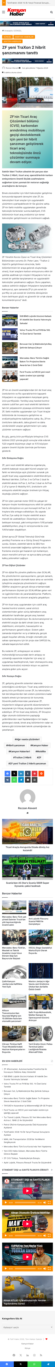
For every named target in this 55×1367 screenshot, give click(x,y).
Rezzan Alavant (12, 68)
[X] (14, 773)
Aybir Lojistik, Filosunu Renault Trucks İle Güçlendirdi (27, 1162)
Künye (27, 1348)
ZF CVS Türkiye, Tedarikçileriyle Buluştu (22, 1158)
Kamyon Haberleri (20, 751)
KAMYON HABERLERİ (24, 37)
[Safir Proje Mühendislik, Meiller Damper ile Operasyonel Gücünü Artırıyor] (41, 1002)
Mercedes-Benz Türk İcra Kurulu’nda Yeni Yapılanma (27, 1146)
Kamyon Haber (40, 745)
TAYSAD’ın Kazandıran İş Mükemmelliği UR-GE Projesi (28, 1106)
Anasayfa (8, 31)
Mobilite (41, 751)
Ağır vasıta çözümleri (27, 739)
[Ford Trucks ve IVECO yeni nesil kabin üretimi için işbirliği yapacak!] (10, 376)
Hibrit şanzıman (16, 745)
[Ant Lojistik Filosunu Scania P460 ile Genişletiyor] (41, 908)
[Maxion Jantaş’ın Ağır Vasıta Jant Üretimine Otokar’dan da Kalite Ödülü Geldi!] (41, 971)
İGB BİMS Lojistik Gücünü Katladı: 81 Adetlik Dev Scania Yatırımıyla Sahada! (36, 319)
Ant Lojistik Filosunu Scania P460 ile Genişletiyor (38, 921)
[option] (27, 1291)
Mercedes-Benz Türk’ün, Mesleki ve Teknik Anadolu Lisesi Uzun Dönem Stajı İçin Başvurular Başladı (14, 953)
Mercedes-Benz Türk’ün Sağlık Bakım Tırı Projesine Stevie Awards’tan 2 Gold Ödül (34, 361)
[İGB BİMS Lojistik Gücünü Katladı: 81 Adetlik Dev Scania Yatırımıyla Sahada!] (10, 320)
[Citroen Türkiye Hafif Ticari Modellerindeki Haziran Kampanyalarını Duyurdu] (14, 1033)
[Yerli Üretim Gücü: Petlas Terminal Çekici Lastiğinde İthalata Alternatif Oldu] (41, 1033)
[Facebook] (7, 773)
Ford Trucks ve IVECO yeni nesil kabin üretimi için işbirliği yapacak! (35, 375)
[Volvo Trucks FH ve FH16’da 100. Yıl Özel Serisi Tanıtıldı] (10, 334)
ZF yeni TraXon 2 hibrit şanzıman (28, 763)
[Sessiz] (44, 1202)
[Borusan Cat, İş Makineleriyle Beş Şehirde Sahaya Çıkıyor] (10, 348)
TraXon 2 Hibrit (23, 757)
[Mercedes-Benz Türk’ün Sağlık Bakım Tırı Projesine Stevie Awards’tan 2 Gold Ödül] (10, 362)
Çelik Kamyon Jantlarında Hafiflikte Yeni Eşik (12, 984)
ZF (39, 757)
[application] (27, 1191)
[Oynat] (5, 1202)
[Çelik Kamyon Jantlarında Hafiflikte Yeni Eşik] (14, 971)
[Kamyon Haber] (17, 12)
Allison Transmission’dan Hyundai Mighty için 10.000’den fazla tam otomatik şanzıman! (12, 1015)
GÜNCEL (18, 31)
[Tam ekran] (49, 1202)
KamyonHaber (27, 1344)
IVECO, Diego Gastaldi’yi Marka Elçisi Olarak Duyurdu (40, 950)
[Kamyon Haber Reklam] (27, 23)
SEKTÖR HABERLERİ (12, 41)
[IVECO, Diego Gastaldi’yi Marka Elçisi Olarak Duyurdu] (41, 937)
